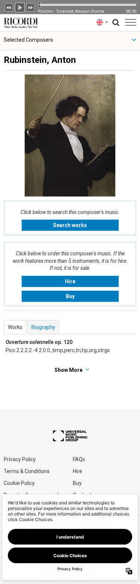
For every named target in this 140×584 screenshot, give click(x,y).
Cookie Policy (19, 483)
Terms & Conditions (27, 471)
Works (15, 327)
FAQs (79, 459)
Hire (70, 281)
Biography (43, 327)
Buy (70, 296)
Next (30, 7)
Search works (70, 225)
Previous (9, 7)
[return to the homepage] (19, 22)
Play (20, 7)
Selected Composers (28, 40)
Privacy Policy (20, 459)
